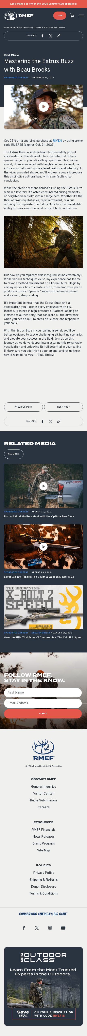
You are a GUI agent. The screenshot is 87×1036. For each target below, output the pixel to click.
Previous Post (24, 407)
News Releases (43, 837)
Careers (43, 807)
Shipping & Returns (43, 880)
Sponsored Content (16, 78)
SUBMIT (43, 713)
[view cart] (72, 16)
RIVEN (57, 141)
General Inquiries (43, 787)
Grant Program (44, 844)
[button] (42, 35)
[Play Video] (43, 107)
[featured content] (43, 986)
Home (6, 28)
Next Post (63, 407)
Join (59, 15)
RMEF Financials (43, 830)
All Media (14, 454)
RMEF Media (16, 28)
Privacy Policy (43, 873)
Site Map (43, 851)
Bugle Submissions (43, 801)
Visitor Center (43, 794)
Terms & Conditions (43, 894)
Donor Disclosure (43, 887)
